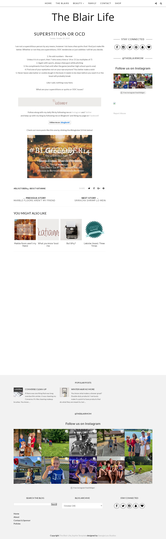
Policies (17, 523)
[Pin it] (103, 188)
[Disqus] (60, 288)
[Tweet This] (89, 188)
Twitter (88, 112)
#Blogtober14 (21, 189)
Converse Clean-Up (35, 389)
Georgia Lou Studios (107, 535)
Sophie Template (79, 535)
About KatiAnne (37, 189)
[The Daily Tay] (59, 177)
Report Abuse (119, 113)
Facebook (93, 115)
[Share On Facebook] (94, 188)
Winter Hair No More (83, 389)
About (16, 517)
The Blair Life (83, 17)
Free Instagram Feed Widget (134, 93)
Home (16, 513)
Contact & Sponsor (22, 520)
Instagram (76, 112)
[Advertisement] (60, 348)
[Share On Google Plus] (99, 188)
